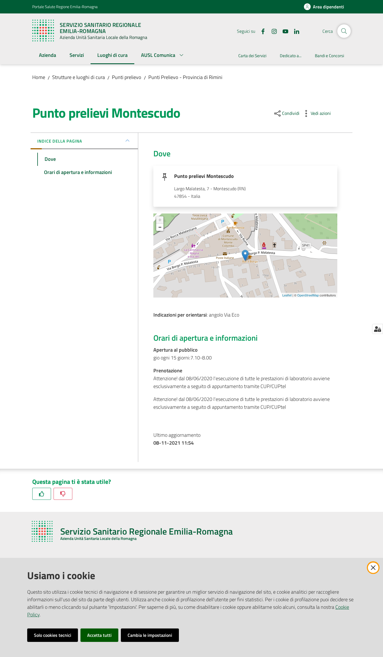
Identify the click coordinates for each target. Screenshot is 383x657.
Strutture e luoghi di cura (78, 77)
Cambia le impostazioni (150, 635)
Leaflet (287, 295)
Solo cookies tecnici (52, 635)
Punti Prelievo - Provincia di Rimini (185, 77)
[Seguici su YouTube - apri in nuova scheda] (283, 30)
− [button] (159, 227)
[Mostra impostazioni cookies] (377, 329)
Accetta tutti (99, 635)
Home (38, 77)
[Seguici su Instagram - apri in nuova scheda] (272, 30)
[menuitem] (47, 55)
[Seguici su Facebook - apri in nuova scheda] (260, 30)
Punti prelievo (126, 77)
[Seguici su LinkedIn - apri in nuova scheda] (294, 30)
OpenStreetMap (308, 295)
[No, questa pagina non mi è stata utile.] (63, 494)
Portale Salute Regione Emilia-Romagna (65, 7)
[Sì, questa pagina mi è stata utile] (41, 494)
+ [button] (159, 220)
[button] (344, 31)
